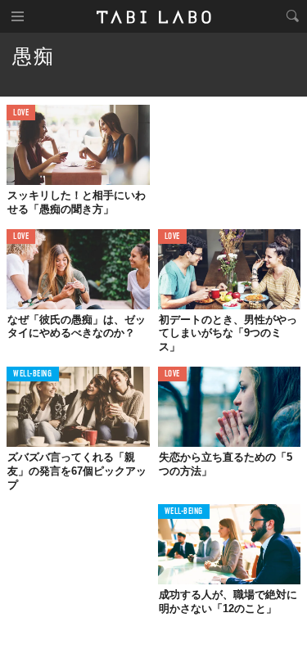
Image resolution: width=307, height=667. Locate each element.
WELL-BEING (32, 374)
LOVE (21, 113)
